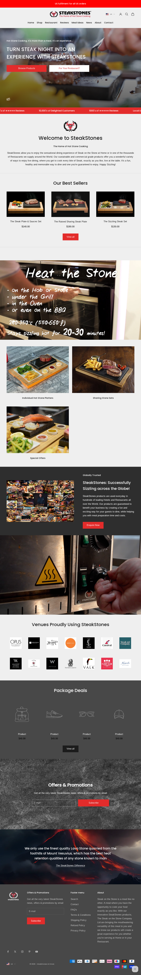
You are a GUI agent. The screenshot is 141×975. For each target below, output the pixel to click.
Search (74, 899)
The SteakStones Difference (70, 865)
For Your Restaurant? (69, 68)
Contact (108, 22)
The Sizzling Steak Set (115, 221)
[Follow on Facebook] (8, 951)
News (89, 22)
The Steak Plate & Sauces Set (25, 221)
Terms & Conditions (81, 915)
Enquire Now (93, 525)
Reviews (64, 22)
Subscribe (94, 803)
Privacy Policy (78, 930)
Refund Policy (78, 925)
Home (31, 22)
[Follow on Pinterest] (29, 951)
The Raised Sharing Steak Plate (70, 221)
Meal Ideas (77, 22)
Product (22, 734)
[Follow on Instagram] (22, 951)
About (98, 22)
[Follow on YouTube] (36, 951)
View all (70, 237)
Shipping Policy (78, 920)
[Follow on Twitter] (15, 951)
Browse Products (26, 68)
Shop (39, 22)
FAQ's (74, 909)
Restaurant (51, 22)
